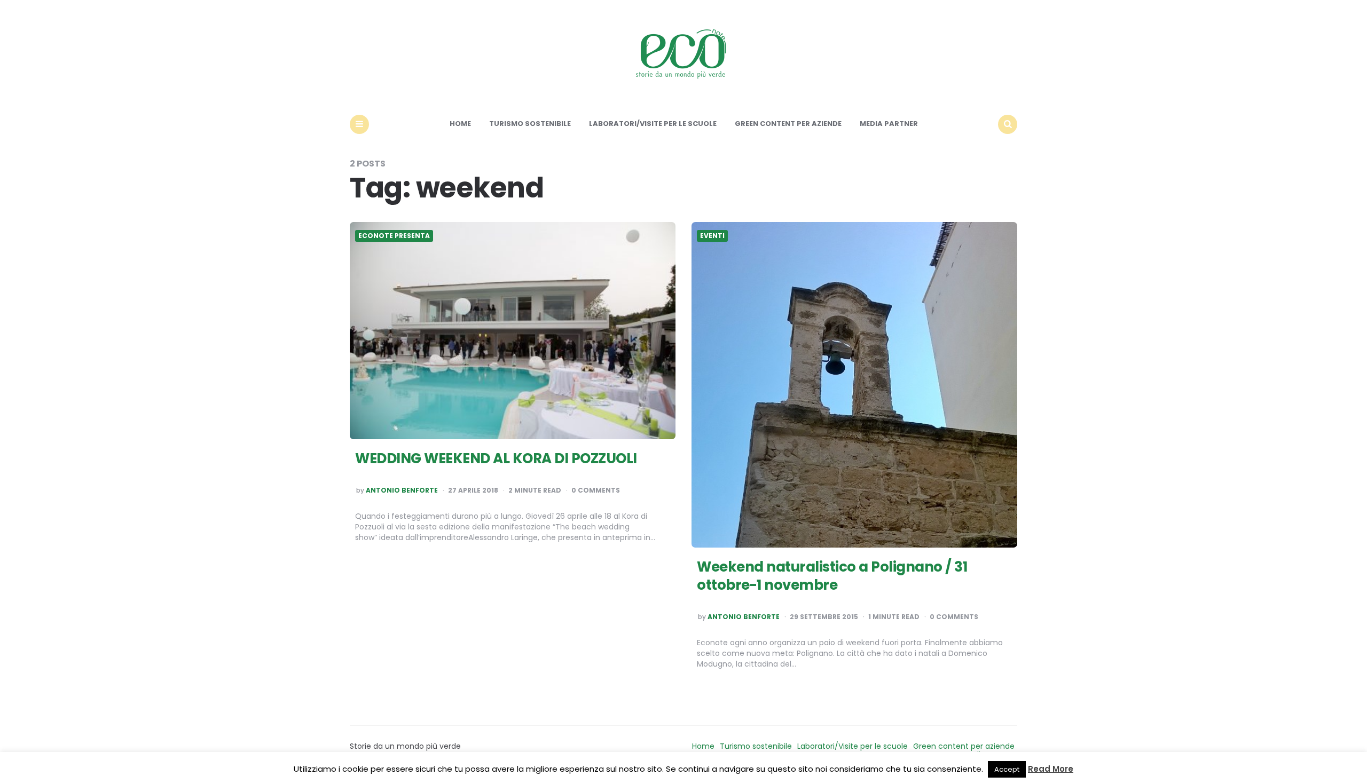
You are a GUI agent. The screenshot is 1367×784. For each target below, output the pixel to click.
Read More (1050, 768)
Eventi (712, 236)
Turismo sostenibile (530, 123)
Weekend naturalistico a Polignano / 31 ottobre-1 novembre (832, 576)
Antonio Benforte (402, 490)
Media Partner (889, 123)
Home (460, 123)
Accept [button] (1006, 769)
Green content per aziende (788, 123)
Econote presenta (394, 236)
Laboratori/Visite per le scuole (653, 123)
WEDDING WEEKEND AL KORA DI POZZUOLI (496, 458)
